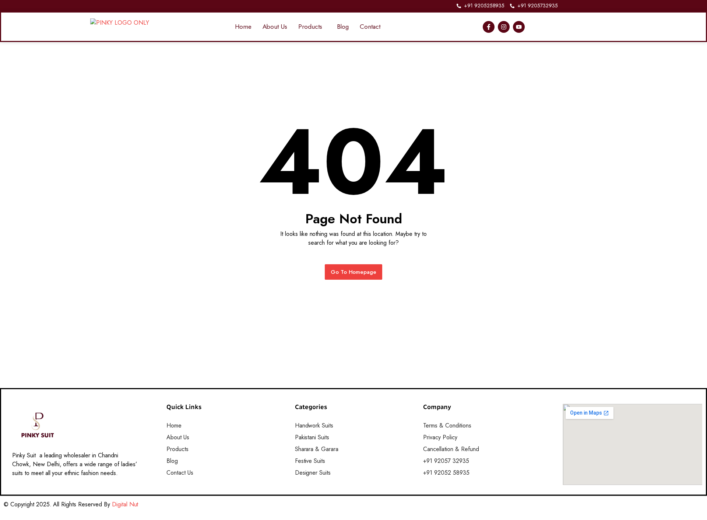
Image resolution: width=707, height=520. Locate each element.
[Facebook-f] (489, 27)
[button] (312, 26)
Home (243, 26)
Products (310, 26)
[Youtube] (519, 27)
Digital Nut (125, 504)
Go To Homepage (354, 272)
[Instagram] (504, 27)
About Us (275, 26)
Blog (343, 26)
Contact (370, 26)
